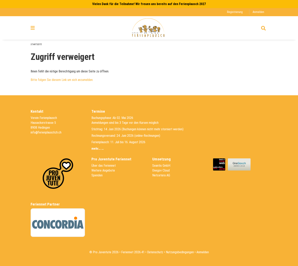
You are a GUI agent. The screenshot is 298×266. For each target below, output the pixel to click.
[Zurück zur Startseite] (149, 28)
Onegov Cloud (161, 170)
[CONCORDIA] (58, 222)
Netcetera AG (161, 175)
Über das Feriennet (103, 165)
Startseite (36, 44)
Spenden (97, 175)
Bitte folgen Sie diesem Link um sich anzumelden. (62, 80)
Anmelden (258, 12)
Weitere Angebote (103, 170)
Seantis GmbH (161, 165)
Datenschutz (155, 252)
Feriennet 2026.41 (133, 252)
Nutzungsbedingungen (180, 252)
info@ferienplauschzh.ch (46, 132)
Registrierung (235, 12)
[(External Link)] (220, 164)
